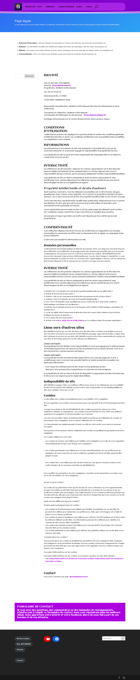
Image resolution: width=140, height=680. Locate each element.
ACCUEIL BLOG (30, 7)
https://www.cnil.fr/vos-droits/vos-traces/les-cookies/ (72, 559)
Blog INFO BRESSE (24, 644)
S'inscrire (20, 649)
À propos (20, 660)
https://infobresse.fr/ (61, 85)
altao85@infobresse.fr (78, 577)
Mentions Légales (23, 638)
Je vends (79, 7)
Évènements (50, 7)
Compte (89, 7)
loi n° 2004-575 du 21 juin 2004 (70, 320)
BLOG (40, 7)
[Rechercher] (123, 638)
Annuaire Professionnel (66, 7)
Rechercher (30, 76)
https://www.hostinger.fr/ (95, 115)
